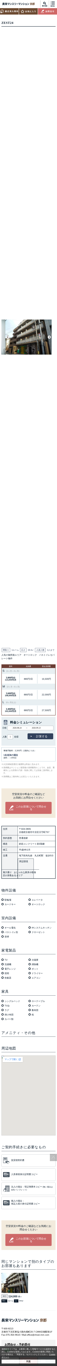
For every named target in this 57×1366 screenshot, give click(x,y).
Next (49, 337)
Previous (7, 337)
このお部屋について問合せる (31, 808)
